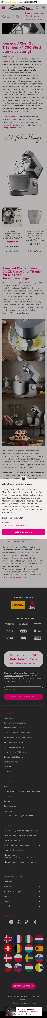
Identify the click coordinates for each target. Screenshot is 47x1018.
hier (3, 515)
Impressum (8, 525)
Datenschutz (22, 525)
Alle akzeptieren (23, 532)
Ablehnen (6, 522)
